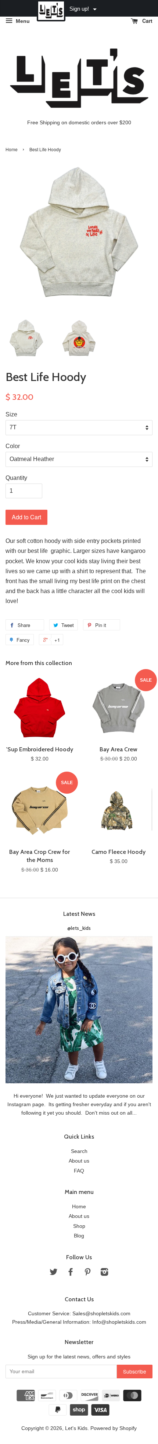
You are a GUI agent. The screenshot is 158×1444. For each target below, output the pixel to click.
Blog (79, 1236)
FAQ (79, 1171)
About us (79, 1161)
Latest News (79, 913)
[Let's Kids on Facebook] (71, 1273)
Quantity (16, 478)
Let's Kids (76, 1428)
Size (11, 414)
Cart (146, 20)
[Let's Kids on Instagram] (104, 1273)
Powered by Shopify (113, 1428)
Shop (79, 1226)
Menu (22, 21)
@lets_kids (79, 928)
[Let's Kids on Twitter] (54, 1273)
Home (12, 149)
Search (79, 1151)
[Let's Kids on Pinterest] (87, 1273)
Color (13, 446)
